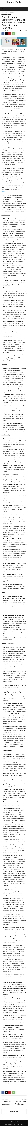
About (11, 1121)
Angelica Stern (14, 1111)
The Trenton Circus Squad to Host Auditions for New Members (7, 1103)
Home (2, 12)
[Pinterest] (9, 33)
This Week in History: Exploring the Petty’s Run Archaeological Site (20, 1103)
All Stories (16, 1121)
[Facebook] (2, 33)
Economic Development (10, 12)
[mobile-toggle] (2, 9)
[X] (6, 33)
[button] (26, 9)
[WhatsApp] (13, 33)
